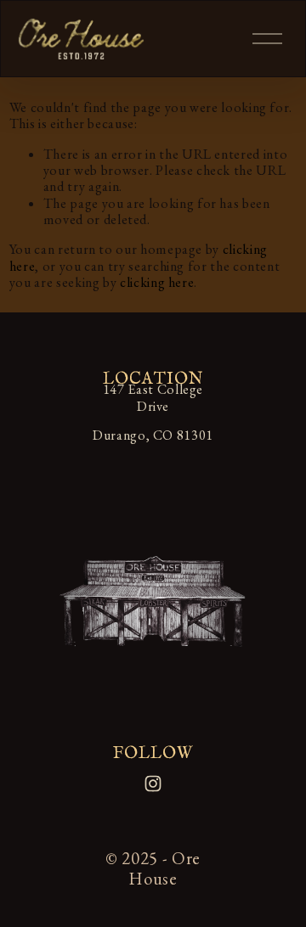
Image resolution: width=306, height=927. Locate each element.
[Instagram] (153, 783)
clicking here (157, 282)
